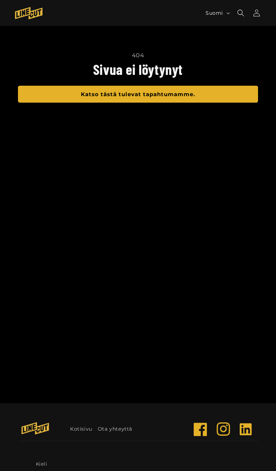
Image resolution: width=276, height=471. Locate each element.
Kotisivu (81, 429)
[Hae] (241, 13)
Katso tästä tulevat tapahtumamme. (138, 94)
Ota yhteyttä (115, 429)
